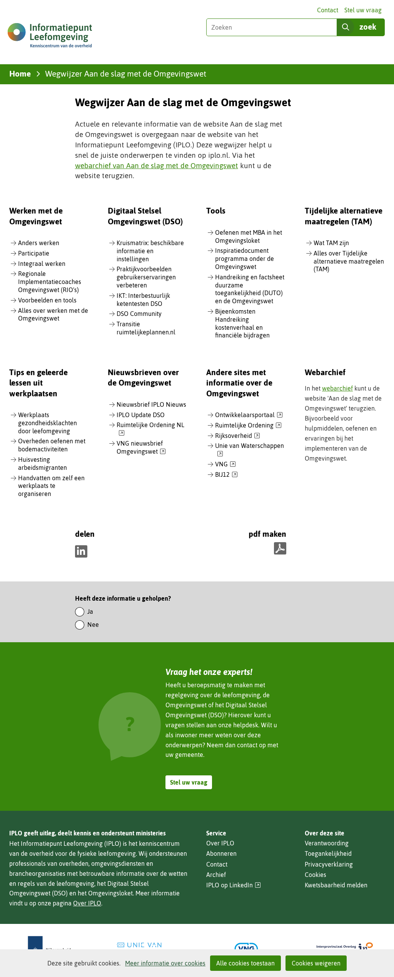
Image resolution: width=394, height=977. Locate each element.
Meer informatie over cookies (165, 963)
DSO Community (139, 313)
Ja (90, 611)
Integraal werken (41, 263)
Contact (327, 10)
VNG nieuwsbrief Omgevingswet (141, 448)
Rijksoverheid (237, 436)
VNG (225, 464)
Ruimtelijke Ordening (248, 425)
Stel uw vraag (363, 10)
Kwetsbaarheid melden (336, 885)
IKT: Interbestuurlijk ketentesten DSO (143, 299)
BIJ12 (226, 475)
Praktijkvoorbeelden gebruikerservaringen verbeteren (146, 277)
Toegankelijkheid (328, 853)
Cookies (315, 874)
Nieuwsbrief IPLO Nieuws (151, 404)
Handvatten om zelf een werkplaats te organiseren (51, 486)
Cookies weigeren (316, 963)
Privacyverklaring (329, 864)
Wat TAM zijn (331, 242)
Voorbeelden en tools (47, 300)
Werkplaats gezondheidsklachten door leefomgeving (47, 422)
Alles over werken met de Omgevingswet (53, 314)
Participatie (33, 253)
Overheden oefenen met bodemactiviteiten (51, 445)
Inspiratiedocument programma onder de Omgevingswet (244, 258)
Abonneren (221, 853)
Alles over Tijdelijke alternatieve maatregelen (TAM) (349, 261)
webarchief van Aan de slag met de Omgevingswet (156, 165)
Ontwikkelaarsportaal (249, 415)
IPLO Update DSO (141, 414)
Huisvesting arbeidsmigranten (42, 463)
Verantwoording (327, 843)
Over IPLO (87, 903)
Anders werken (38, 242)
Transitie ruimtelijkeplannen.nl (146, 328)
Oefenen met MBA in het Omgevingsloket (248, 236)
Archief (216, 874)
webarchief (337, 388)
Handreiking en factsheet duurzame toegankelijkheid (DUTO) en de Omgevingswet (249, 289)
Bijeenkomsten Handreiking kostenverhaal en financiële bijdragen (242, 323)
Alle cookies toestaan (245, 963)
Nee (93, 624)
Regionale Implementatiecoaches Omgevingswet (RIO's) (49, 281)
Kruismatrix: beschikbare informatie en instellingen (150, 250)
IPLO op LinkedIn (233, 885)
